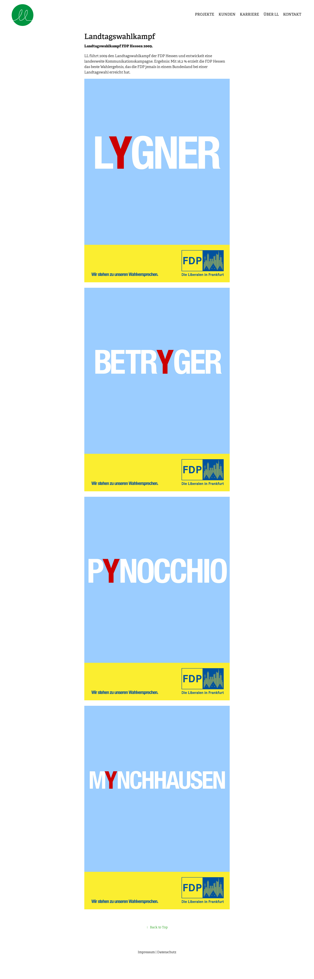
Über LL (271, 14)
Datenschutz (166, 952)
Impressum (146, 952)
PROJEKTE (204, 14)
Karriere (249, 14)
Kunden (227, 14)
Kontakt (292, 14)
